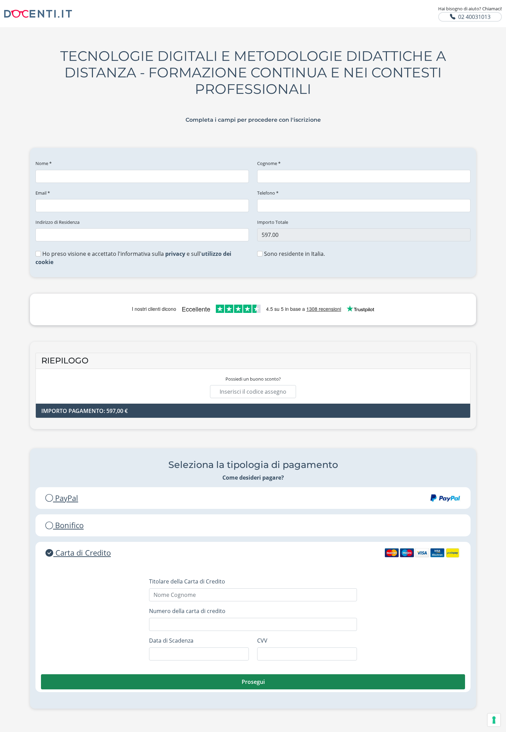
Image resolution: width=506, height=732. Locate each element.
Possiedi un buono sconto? (253, 379)
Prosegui (253, 682)
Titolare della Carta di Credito (187, 581)
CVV (262, 640)
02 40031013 (474, 17)
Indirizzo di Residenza (57, 222)
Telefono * (267, 193)
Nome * (43, 163)
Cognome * (269, 163)
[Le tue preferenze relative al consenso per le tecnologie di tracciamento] (493, 719)
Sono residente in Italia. (294, 254)
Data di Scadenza (171, 640)
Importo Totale (272, 222)
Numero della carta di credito (187, 611)
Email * (42, 193)
